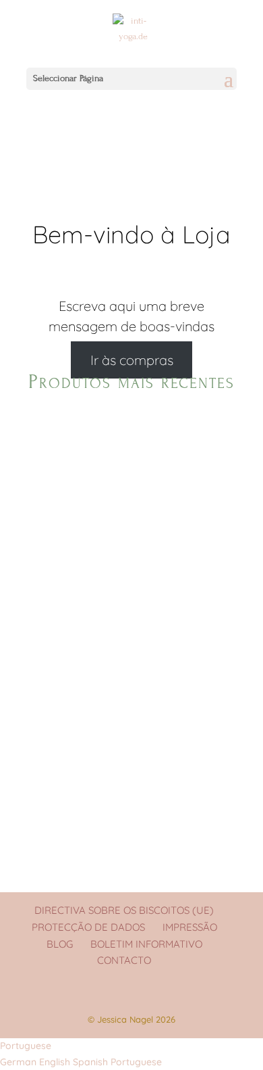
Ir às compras (131, 359)
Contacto (124, 960)
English (56, 1062)
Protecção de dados (88, 927)
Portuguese (25, 1046)
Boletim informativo (146, 944)
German (19, 1062)
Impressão (190, 927)
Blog (60, 944)
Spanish (92, 1062)
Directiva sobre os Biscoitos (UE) (124, 910)
